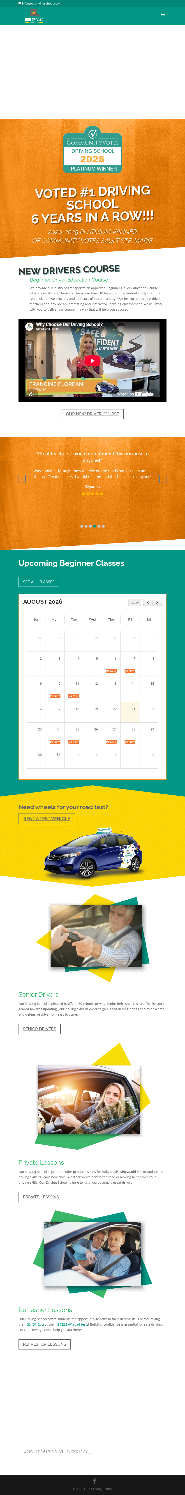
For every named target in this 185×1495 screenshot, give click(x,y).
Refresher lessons (44, 1344)
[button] (81, 526)
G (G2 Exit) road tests (72, 1324)
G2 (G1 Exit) (35, 1324)
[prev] (148, 602)
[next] (157, 602)
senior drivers (39, 1028)
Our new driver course (92, 413)
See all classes (39, 582)
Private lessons (41, 1197)
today (134, 602)
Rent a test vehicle (46, 818)
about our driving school (56, 1451)
